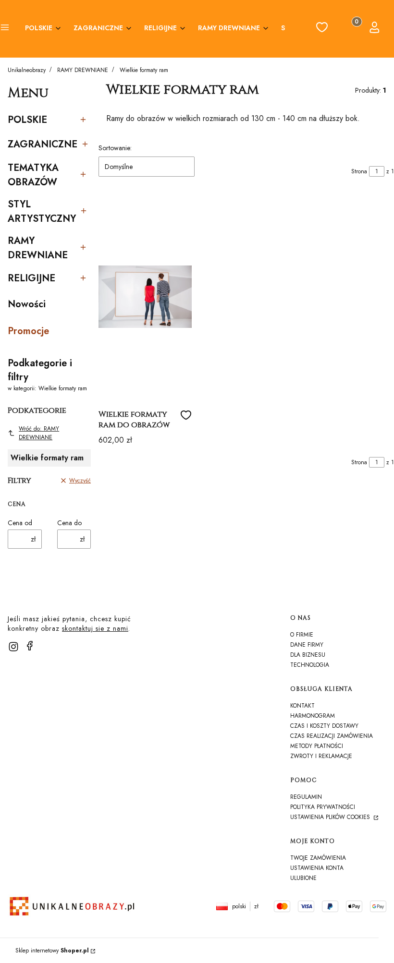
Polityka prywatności (322, 807)
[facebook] (30, 645)
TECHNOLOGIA (309, 665)
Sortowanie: (115, 148)
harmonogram (312, 715)
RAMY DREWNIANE (82, 70)
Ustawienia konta (317, 868)
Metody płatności (316, 746)
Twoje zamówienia (318, 858)
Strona (359, 171)
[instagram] (13, 646)
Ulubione (303, 878)
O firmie (301, 634)
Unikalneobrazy (27, 70)
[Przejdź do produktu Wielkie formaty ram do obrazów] (145, 296)
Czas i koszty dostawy (324, 726)
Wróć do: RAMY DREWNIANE (39, 433)
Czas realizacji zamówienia (331, 736)
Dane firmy (306, 644)
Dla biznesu (307, 654)
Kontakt (302, 705)
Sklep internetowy (52, 950)
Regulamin (306, 797)
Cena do (69, 523)
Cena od (20, 523)
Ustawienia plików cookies (331, 817)
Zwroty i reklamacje (321, 756)
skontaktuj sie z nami (95, 628)
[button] (5, 29)
